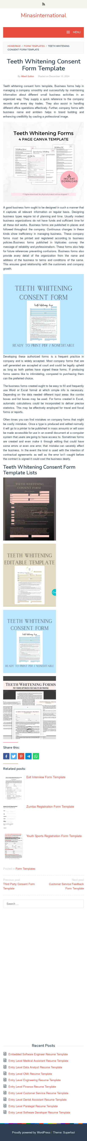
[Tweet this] (14, 756)
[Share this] (6, 756)
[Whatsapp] (36, 756)
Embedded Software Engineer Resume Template (38, 1054)
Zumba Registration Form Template (50, 806)
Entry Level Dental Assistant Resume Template (37, 1099)
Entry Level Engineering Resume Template (34, 1080)
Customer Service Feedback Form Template (66, 884)
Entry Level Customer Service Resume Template (38, 1093)
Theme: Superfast (64, 1132)
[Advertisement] (35, 975)
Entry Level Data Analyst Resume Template (35, 1067)
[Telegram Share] (28, 756)
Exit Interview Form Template (45, 777)
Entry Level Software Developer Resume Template (39, 1112)
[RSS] (44, 4)
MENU (76, 32)
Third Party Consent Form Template (19, 884)
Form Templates (25, 869)
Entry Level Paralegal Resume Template (33, 1106)
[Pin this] (21, 756)
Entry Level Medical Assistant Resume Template (38, 1061)
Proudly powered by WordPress (31, 1132)
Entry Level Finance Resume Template (32, 1086)
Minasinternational (43, 15)
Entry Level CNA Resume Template (30, 1074)
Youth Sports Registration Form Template (54, 836)
